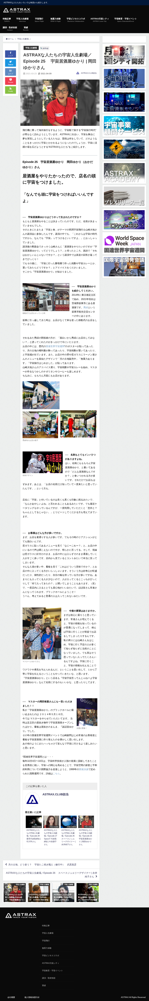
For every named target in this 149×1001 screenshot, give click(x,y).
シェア (10, 55)
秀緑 (85, 307)
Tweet (10, 65)
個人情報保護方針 (32, 997)
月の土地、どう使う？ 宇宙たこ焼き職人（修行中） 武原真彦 (42, 864)
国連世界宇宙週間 (55, 346)
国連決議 (83, 769)
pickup (45, 48)
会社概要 (11, 997)
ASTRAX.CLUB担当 (89, 73)
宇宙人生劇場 (31, 48)
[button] (6, 892)
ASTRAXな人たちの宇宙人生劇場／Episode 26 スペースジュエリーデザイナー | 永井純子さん (51, 875)
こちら (56, 773)
